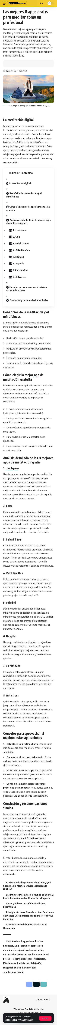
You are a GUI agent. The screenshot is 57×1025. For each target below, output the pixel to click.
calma (24, 945)
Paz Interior (23, 963)
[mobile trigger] (6, 3)
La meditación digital (20, 183)
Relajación (36, 963)
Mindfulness (9, 963)
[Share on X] (15, 63)
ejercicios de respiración (30, 950)
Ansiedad (17, 941)
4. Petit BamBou (21, 250)
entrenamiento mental (14, 954)
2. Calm (16, 236)
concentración (35, 945)
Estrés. (6, 958)
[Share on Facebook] (10, 63)
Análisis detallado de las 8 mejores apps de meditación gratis (28, 222)
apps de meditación (33, 941)
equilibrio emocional (38, 954)
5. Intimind (18, 257)
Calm (16, 945)
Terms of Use (27, 1020)
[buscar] (36, 3)
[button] (20, 63)
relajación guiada (12, 967)
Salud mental (29, 967)
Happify (16, 958)
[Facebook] (52, 1000)
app (36, 375)
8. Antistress (19, 277)
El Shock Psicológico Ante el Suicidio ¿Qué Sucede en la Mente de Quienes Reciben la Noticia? (27, 886)
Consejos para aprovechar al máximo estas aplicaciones (26, 289)
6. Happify (18, 263)
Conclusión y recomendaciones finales (29, 300)
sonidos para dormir (13, 972)
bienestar (8, 945)
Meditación (39, 958)
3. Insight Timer (21, 243)
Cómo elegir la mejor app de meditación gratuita (28, 208)
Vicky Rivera (11, 71)
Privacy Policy (11, 1020)
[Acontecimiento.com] (17, 3)
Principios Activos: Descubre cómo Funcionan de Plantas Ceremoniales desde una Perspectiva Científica (28, 915)
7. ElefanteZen (20, 270)
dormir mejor (10, 950)
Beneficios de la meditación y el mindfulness (24, 195)
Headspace (12, 468)
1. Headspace (19, 230)
